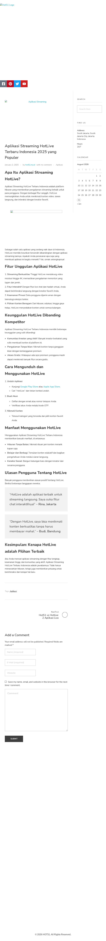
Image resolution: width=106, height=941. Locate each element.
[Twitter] (17, 83)
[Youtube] (24, 83)
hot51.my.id (30, 165)
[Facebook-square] (3, 83)
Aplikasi (59, 165)
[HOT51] (35, 38)
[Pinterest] (10, 83)
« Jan (79, 204)
